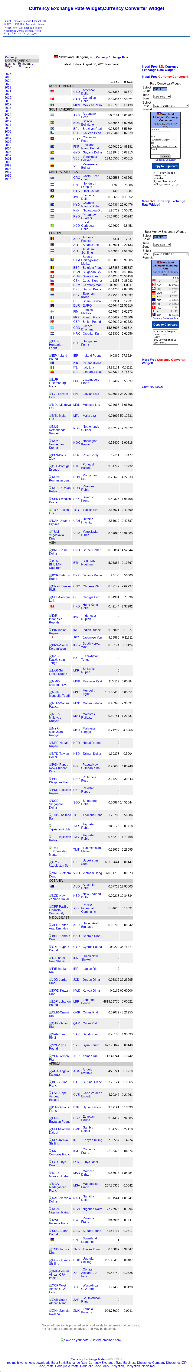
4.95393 (127, 1034)
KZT (76, 657)
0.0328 (128, 1272)
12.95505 (126, 886)
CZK (76, 280)
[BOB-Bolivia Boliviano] (52, 122)
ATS (76, 251)
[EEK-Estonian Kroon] (52, 295)
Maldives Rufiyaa (88, 716)
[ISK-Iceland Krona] (52, 363)
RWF (76, 1220)
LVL (76, 393)
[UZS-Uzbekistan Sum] (60, 865)
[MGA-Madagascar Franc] (60, 1190)
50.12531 (126, 415)
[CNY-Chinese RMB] (60, 589)
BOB (76, 122)
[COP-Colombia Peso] (52, 139)
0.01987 (127, 115)
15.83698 (113, 327)
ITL (75, 367)
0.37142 (113, 586)
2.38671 (113, 509)
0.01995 (113, 415)
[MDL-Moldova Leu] (60, 408)
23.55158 (126, 276)
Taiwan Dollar (92, 753)
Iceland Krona (92, 363)
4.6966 (128, 730)
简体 (22, 24)
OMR (76, 1012)
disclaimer (148, 1366)
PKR (76, 789)
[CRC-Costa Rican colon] (52, 177)
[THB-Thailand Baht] (60, 818)
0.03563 (127, 177)
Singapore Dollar (89, 802)
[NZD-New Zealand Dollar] (60, 899)
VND (76, 873)
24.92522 (126, 321)
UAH (76, 520)
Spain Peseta (92, 301)
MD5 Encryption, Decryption (121, 1366)
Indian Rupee (92, 630)
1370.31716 (111, 873)
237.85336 (112, 1185)
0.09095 (113, 260)
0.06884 (113, 550)
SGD (76, 802)
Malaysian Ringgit (88, 730)
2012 (8, 121)
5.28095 (127, 849)
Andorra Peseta (87, 239)
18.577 (128, 91)
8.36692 (113, 197)
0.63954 (113, 251)
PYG (76, 216)
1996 (8, 175)
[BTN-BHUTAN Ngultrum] (60, 567)
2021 (8, 90)
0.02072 (113, 1012)
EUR (76, 305)
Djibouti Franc (92, 1107)
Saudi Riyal (90, 1034)
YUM (76, 533)
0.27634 (113, 311)
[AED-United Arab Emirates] (60, 928)
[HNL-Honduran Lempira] (52, 185)
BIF (75, 1082)
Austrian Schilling (87, 251)
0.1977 (128, 630)
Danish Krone (92, 289)
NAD (76, 1198)
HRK (76, 333)
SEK (76, 499)
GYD (76, 152)
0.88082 (127, 280)
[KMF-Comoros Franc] (60, 1154)
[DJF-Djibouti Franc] (60, 1110)
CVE (76, 1094)
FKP (76, 146)
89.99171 (113, 367)
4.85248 (127, 766)
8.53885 (113, 637)
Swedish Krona (87, 499)
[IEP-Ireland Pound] (60, 359)
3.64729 (113, 1129)
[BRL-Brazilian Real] (52, 128)
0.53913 (113, 1172)
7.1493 (114, 191)
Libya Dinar (90, 1162)
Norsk (38, 31)
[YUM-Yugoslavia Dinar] (60, 538)
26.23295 (126, 979)
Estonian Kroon (88, 295)
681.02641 (112, 862)
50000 (128, 575)
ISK (75, 363)
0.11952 (127, 197)
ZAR (76, 1299)
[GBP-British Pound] (52, 322)
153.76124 (112, 1082)
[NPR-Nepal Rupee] (60, 746)
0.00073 (127, 873)
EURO (87, 305)
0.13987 (127, 191)
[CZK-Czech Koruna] (52, 280)
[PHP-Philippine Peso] (60, 782)
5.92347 (127, 1249)
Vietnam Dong (92, 873)
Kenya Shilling (92, 1140)
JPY (76, 637)
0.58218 (113, 837)
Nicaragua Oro (92, 210)
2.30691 (127, 703)
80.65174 (113, 645)
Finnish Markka (87, 311)
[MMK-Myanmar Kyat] (60, 684)
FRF (76, 317)
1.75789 (113, 815)
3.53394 (127, 128)
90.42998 (113, 272)
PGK (76, 766)
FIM (75, 311)
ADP (76, 239)
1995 (8, 179)
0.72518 (113, 295)
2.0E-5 (114, 575)
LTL (75, 371)
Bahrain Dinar (92, 936)
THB (76, 815)
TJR (76, 826)
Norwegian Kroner (89, 442)
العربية (33, 33)
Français (17, 21)
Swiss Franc (91, 276)
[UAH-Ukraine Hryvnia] (60, 524)
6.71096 (127, 597)
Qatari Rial (90, 1023)
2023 (8, 84)
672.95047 (112, 1045)
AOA (76, 1071)
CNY (76, 586)
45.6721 (113, 1071)
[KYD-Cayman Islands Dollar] (52, 204)
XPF (76, 908)
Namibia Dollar (87, 1198)
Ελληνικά (8, 33)
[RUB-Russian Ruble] (60, 491)
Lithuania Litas (92, 371)
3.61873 (127, 311)
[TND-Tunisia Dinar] (60, 1252)
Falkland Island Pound (90, 146)
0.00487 (127, 1260)
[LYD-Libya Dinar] (60, 1165)
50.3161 (113, 115)
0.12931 (127, 239)
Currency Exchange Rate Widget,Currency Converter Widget (96, 8)
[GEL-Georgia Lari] (60, 600)
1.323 (115, 185)
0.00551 (127, 692)
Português (31, 24)
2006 (8, 141)
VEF (76, 166)
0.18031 (127, 908)
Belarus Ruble (92, 575)
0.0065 (128, 1082)
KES (76, 1140)
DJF (76, 1107)
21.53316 (126, 305)
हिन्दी (15, 28)
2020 (8, 94)
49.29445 (113, 133)
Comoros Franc (88, 1151)
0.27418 (127, 1129)
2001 (8, 158)
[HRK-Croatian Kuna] (52, 333)
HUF (76, 343)
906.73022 (112, 1310)
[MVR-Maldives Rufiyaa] (60, 721)
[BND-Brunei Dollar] (60, 553)
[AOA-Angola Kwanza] (60, 1074)
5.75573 (127, 371)
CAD (76, 99)
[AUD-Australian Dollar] (52, 886)
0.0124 (128, 645)
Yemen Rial (90, 1056)
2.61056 (127, 333)
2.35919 (113, 520)
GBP (76, 321)
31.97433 (113, 1287)
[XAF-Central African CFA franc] (60, 1278)
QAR (76, 1023)
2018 (8, 101)
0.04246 (113, 276)
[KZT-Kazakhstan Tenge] (60, 663)
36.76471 (126, 946)
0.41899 (127, 509)
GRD (76, 327)
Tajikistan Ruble (88, 826)
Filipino (39, 28)
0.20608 (113, 766)
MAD (76, 1172)
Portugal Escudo (87, 466)
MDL (76, 404)
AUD (76, 886)
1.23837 (127, 715)
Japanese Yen (92, 637)
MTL (76, 415)
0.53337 (127, 267)
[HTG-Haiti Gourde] (52, 191)
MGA (76, 1185)
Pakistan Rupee (87, 790)
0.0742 (128, 1056)
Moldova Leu (91, 404)
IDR (76, 617)
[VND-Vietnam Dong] (60, 876)
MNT (76, 692)
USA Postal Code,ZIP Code (82, 1366)
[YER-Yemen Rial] (60, 1059)
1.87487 (113, 267)
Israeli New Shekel (89, 958)
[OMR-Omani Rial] (60, 1015)
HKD (76, 606)
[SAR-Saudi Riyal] (60, 1037)
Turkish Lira (90, 509)
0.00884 (127, 681)
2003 (8, 151)
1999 (8, 165)
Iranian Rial (90, 968)
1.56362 (127, 251)
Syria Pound (91, 1045)
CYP (76, 946)
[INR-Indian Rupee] (60, 633)
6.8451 (128, 225)
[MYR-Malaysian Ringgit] (60, 735)
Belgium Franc (92, 267)
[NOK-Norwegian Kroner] (60, 447)
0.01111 (127, 367)
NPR (76, 742)
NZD (76, 895)
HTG (76, 191)
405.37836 (112, 216)
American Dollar (88, 92)
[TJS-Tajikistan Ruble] (60, 840)
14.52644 (126, 550)
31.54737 (113, 1230)
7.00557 (113, 1140)
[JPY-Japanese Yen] (52, 637)
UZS (76, 862)
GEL (76, 597)
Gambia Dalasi (87, 1129)
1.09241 (127, 1198)
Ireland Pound (92, 355)
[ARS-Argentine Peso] (52, 115)
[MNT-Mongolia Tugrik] (60, 695)
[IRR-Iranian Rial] (60, 972)
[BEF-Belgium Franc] (52, 267)
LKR (76, 670)
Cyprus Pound (92, 946)
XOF (76, 1287)
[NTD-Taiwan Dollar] (60, 757)
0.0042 (128, 1185)
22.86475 (113, 1151)
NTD (76, 753)
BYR (76, 575)
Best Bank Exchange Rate (69, 1362)
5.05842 (127, 925)
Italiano (41, 24)
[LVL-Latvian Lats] (60, 397)
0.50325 (113, 499)
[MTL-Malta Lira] (60, 419)
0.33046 (113, 122)
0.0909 (114, 285)
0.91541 (113, 1198)
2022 (8, 87)
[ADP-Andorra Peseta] (52, 239)
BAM (76, 260)
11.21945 (113, 152)
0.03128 (127, 1287)
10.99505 (126, 260)
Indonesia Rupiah (88, 617)
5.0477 (128, 455)
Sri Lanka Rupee (88, 670)
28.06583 (113, 177)
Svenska (29, 31)
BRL (76, 128)
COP (76, 139)
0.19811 (114, 455)
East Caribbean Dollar (88, 226)
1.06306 (127, 404)
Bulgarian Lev (92, 272)
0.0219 (128, 1071)
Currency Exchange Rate (93, 57)
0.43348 (113, 703)
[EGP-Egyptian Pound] (60, 1121)
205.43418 (112, 1260)
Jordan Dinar (91, 979)
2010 (8, 128)
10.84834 (126, 895)
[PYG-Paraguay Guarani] (52, 216)
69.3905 (113, 1220)
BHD (76, 936)
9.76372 (127, 428)
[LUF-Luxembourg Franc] (60, 386)
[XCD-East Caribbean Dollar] (52, 225)
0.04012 (113, 321)
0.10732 (127, 466)
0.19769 (113, 925)
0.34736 (113, 289)
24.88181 (126, 146)
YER (76, 1056)
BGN (76, 272)
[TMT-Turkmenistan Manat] (60, 854)
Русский (8, 28)
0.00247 (127, 216)
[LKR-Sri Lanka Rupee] (60, 673)
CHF (76, 276)
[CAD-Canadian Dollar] (52, 99)
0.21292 (113, 730)
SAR (76, 1034)
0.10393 (127, 1107)
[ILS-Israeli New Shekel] (60, 961)
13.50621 (126, 99)
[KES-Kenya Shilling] (60, 1143)
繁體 (17, 24)
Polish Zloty (91, 455)
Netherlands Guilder (90, 428)
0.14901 (113, 597)
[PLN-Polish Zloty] (60, 458)
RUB (76, 488)
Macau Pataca (92, 703)
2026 (8, 74)
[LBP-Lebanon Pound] (60, 1004)
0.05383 (113, 91)
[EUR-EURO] (52, 305)
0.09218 (113, 895)
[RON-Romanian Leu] (60, 480)
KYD (76, 204)
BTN (76, 562)
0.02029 (127, 133)
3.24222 (113, 779)
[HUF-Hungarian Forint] (60, 348)
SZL (76, 1240)
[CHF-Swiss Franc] (52, 276)
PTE (76, 466)
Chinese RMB (92, 586)
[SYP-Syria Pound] (60, 1048)
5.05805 (113, 630)
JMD (76, 197)
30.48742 (113, 1272)
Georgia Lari (91, 597)
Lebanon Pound (88, 1001)
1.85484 (127, 1172)
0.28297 (113, 128)
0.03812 (113, 979)
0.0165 (114, 990)
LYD (76, 1162)
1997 (8, 172)
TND (76, 1249)
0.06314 (127, 327)
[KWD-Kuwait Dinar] (60, 994)
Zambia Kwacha (87, 1310)
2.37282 (127, 606)
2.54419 (113, 1118)
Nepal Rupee (92, 742)
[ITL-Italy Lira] (52, 367)
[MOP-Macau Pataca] (60, 706)
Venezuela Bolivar (89, 158)
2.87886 (127, 289)
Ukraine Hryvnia (87, 520)
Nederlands (10, 31)
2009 (8, 131)
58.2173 (113, 826)
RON (76, 477)
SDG (76, 1230)
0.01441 (127, 1220)
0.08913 (127, 152)
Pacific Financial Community (88, 908)
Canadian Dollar (88, 99)
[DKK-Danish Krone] (52, 289)
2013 (8, 118)
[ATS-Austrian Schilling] (52, 251)
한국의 (10, 24)
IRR (76, 968)
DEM (76, 285)
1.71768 (127, 837)
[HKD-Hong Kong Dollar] (52, 606)
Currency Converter (165, 160)
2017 (8, 104)
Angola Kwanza (86, 1071)
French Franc (92, 317)
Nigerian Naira (92, 1209)
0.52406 (113, 442)
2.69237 (127, 586)
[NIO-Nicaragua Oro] (52, 210)
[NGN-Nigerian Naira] (60, 1212)
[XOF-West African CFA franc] (60, 1292)
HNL (76, 185)
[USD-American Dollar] (52, 91)
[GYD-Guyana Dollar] (52, 152)
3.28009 (127, 317)
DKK (76, 289)
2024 (8, 80)
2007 (8, 138)
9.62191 (113, 1107)
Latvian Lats (91, 393)
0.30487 (113, 317)
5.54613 (113, 908)
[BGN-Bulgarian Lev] (52, 272)
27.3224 (127, 355)
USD (20, 66)
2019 (8, 97)
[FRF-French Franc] (52, 317)
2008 (8, 135)
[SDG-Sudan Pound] (60, 1234)
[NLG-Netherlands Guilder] (60, 433)
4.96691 (113, 244)
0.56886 (127, 815)
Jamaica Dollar (87, 197)
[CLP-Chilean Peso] (52, 133)
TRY (76, 509)
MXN (76, 105)
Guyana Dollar (92, 152)
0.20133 (127, 244)
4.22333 (127, 477)
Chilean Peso (92, 133)
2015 (8, 111)
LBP (76, 1001)
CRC (76, 177)
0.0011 (128, 1310)
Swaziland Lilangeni (89, 1240)
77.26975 (113, 1209)
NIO (76, 210)
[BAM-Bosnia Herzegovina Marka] (52, 260)
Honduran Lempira (88, 185)
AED (76, 925)
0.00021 (127, 1001)
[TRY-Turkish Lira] (60, 513)
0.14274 (127, 1140)
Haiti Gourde (91, 191)
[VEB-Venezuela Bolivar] (52, 158)
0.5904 (128, 753)
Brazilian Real (92, 128)
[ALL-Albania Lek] (52, 245)
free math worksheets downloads (28, 1362)
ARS (76, 115)
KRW (76, 645)
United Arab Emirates (90, 925)
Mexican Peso (92, 105)
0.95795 (113, 105)
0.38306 (113, 333)
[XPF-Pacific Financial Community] (60, 913)
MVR (76, 715)
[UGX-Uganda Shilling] (60, 1263)
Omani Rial (90, 1012)
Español (36, 21)
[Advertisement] (120, 27)
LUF (76, 381)
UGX (76, 1260)
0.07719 (113, 886)
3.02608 (127, 122)
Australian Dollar (88, 886)
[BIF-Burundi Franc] (60, 1085)
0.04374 (127, 1151)
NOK (76, 442)
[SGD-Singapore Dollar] (60, 807)
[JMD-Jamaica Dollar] (52, 197)
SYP (76, 1045)
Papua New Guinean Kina (90, 766)
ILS (75, 957)
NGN (76, 1209)
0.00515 (127, 158)
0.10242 (113, 428)
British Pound (92, 321)
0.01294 (127, 1209)
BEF (76, 267)
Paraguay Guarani (88, 216)
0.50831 (127, 210)
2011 (8, 124)
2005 (8, 145)
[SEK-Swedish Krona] (60, 502)
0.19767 (127, 562)
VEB (76, 158)
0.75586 (127, 185)
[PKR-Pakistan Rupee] (60, 793)
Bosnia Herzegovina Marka (89, 260)
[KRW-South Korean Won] (60, 648)
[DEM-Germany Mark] (52, 285)
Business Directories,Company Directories (152, 1362)
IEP (75, 355)
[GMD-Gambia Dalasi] (60, 1132)
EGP (76, 1118)
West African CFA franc (90, 1287)
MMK (76, 681)
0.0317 (128, 1230)
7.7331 (114, 239)
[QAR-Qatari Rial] (60, 1026)
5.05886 (113, 562)
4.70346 (113, 1094)
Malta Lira (89, 415)
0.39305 (127, 1118)
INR (76, 630)
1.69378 (113, 753)
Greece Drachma (87, 327)
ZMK (76, 1310)
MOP (76, 703)
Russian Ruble (87, 488)
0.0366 (114, 355)
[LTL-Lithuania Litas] (52, 372)
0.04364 (113, 204)
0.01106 (127, 272)
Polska (17, 33)
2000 (8, 162)
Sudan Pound (92, 1230)
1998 (8, 168)
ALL (76, 244)
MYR (76, 730)
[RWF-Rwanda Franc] (60, 1223)
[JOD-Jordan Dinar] (60, 983)
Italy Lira (88, 367)
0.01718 (127, 826)
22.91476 (126, 204)
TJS (76, 837)
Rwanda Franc (87, 1220)
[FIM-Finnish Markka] (52, 311)
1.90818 (127, 442)
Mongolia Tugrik (88, 692)
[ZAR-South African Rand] (60, 1303)
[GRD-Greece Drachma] (52, 327)
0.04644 (113, 305)
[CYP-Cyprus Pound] (60, 950)
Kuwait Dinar (91, 990)
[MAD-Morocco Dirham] (60, 1176)
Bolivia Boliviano (87, 123)
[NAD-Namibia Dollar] (60, 1201)
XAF (76, 1272)
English (7, 21)
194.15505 (112, 158)
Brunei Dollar (91, 550)
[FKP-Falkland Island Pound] (52, 146)
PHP (76, 779)
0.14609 (113, 225)
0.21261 (127, 1094)
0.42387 (127, 520)
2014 (8, 114)
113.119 (114, 681)
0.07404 (113, 99)
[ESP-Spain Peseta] (52, 301)
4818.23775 (111, 1001)
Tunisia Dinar (92, 1249)
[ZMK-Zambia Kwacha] (60, 1314)
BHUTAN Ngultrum (88, 562)
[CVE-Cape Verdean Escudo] (60, 1099)
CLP (76, 133)
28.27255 (126, 393)
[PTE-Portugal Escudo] (60, 469)
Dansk (20, 31)
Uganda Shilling (87, 1260)
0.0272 (114, 946)
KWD (76, 990)
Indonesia (29, 28)
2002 (8, 155)
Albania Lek (91, 244)
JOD (76, 979)
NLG (76, 428)
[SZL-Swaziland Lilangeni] (52, 1240)
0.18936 (113, 849)
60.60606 (126, 990)
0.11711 (127, 637)
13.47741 (113, 1056)
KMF (76, 1151)
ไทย (21, 28)
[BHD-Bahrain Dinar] (60, 939)
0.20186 (113, 1034)
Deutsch (27, 21)
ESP (76, 301)
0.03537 (113, 393)
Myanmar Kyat (92, 681)
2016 (8, 107)
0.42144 (113, 606)
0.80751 (113, 715)
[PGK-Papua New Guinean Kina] (60, 771)
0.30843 (127, 779)
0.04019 (113, 146)
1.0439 (128, 105)
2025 (8, 77)
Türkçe (25, 33)
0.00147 (127, 862)
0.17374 (113, 371)
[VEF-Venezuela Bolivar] (52, 166)
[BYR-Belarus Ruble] (60, 578)
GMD (76, 1129)
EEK (76, 295)
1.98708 (127, 499)
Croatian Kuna (92, 333)
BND (76, 550)
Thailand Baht (92, 815)
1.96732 (113, 210)
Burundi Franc (92, 1082)
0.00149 (127, 1045)
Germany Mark (92, 285)
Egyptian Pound (88, 1118)
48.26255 (126, 1012)
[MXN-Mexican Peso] (52, 105)
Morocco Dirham (87, 1173)
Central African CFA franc (89, 1273)
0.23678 (113, 477)
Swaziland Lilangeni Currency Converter (165, 117)
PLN (76, 455)
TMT (76, 849)
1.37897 (127, 295)
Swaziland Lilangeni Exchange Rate (165, 265)
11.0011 (127, 285)
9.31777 (113, 466)
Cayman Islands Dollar (90, 204)
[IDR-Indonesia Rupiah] (60, 622)
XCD (76, 225)
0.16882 (113, 1249)
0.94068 (113, 404)
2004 (8, 148)
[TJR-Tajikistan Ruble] (60, 829)
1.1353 (114, 280)
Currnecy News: (152, 386)
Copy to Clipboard (165, 166)
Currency (11, 57)
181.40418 (112, 692)
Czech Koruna (92, 280)
